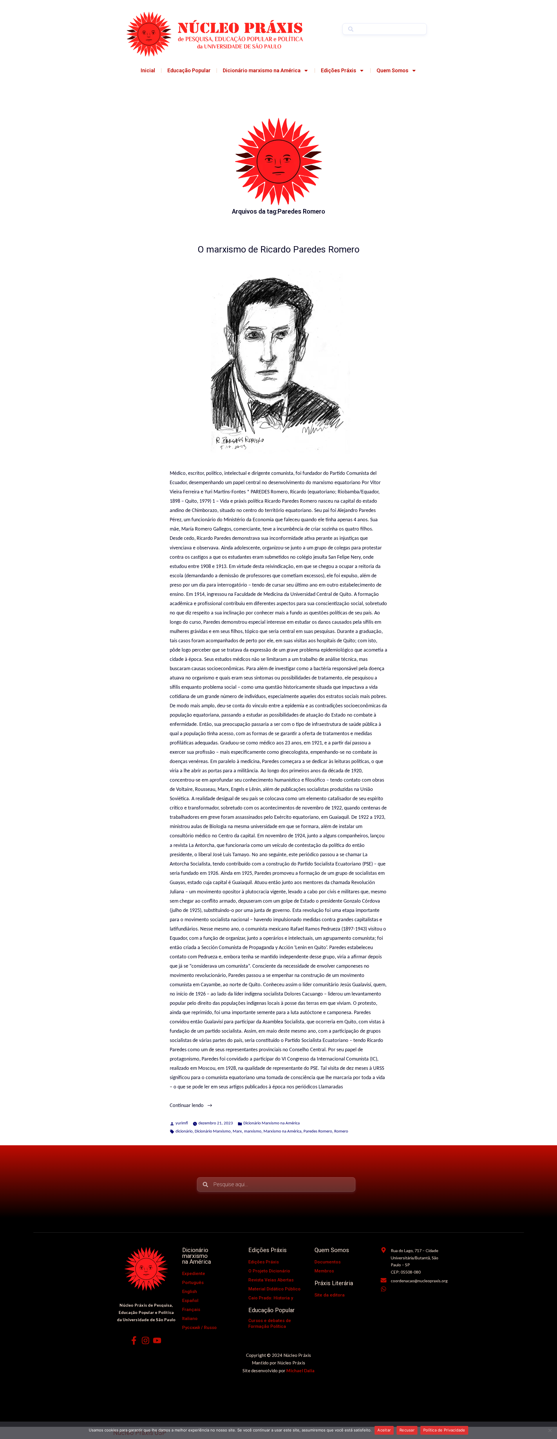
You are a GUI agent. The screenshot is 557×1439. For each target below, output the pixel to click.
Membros (324, 1271)
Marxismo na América (282, 1131)
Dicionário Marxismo (213, 1131)
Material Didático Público (274, 1289)
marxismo (252, 1131)
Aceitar (384, 1430)
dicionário (184, 1131)
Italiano (190, 1318)
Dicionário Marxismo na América (271, 1123)
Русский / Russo (199, 1327)
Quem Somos (392, 70)
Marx (237, 1131)
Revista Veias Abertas (271, 1280)
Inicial (148, 70)
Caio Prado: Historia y (270, 1298)
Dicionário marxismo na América (262, 70)
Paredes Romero (317, 1131)
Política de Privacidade (444, 1430)
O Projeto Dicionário (269, 1271)
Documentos (327, 1262)
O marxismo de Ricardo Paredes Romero (278, 249)
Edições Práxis (338, 70)
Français (191, 1309)
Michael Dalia (300, 1370)
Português (193, 1282)
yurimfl (182, 1123)
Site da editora (329, 1295)
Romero (341, 1131)
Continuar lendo (197, 1104)
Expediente (193, 1273)
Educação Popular (189, 70)
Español (190, 1300)
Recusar (407, 1430)
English (189, 1291)
